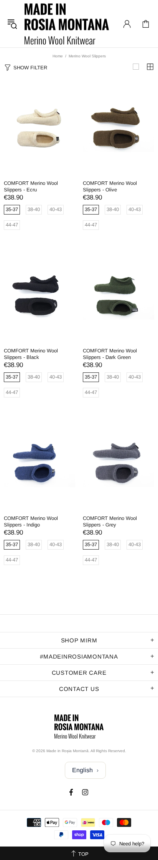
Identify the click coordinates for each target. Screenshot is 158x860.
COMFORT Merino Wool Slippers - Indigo (31, 521)
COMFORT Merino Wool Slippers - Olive (110, 186)
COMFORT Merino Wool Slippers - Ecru (31, 186)
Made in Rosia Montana (67, 23)
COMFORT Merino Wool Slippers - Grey (110, 521)
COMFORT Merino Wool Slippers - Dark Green (110, 354)
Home (58, 56)
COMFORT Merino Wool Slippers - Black (31, 354)
